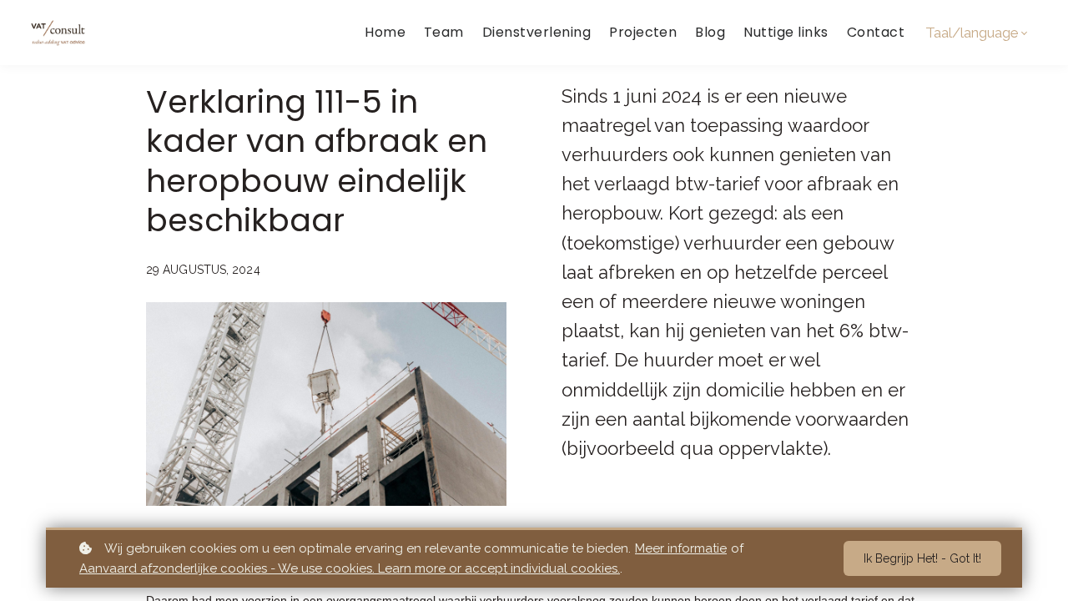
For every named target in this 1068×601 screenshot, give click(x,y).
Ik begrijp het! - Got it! (922, 558)
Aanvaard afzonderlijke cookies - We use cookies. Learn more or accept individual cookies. (349, 568)
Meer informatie (681, 548)
